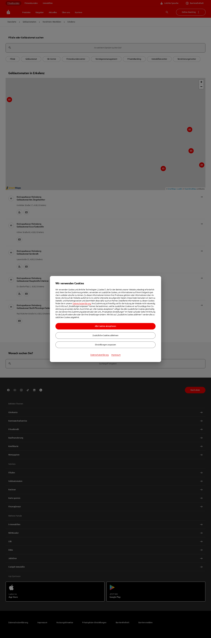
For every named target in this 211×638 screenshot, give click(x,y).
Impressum (116, 355)
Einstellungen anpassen (105, 345)
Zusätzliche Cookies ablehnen (105, 335)
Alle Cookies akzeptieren (105, 326)
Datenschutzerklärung (82, 304)
